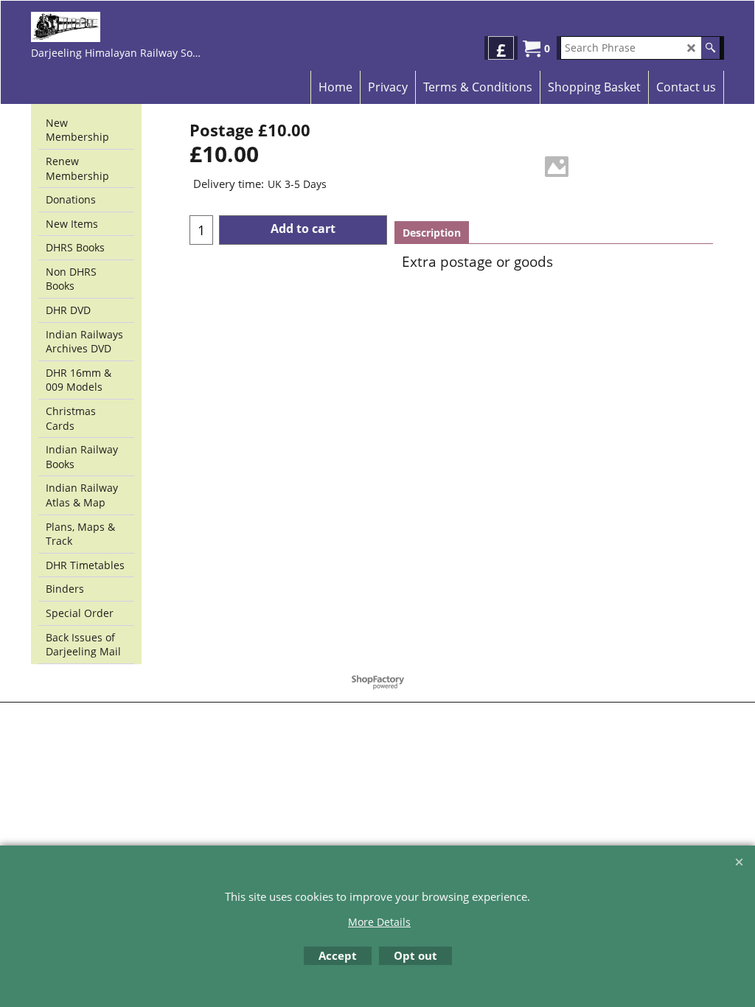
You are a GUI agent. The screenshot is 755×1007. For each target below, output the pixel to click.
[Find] (710, 48)
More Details (379, 922)
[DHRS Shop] (117, 27)
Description (432, 233)
